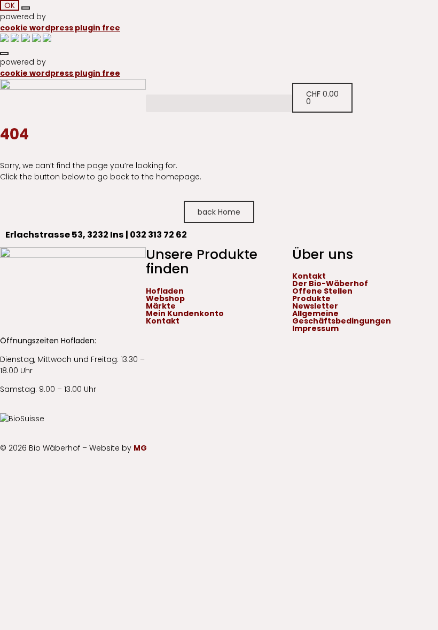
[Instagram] (13, 310)
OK (9, 5)
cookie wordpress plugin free (60, 27)
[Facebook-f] (3, 310)
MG (140, 448)
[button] (219, 103)
